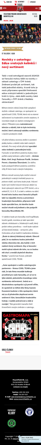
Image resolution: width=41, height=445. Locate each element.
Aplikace (33, 2)
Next (40, 17)
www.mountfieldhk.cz (23, 399)
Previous (1, 17)
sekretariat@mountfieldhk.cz (23, 397)
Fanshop (19, 4)
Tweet (7, 352)
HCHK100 (9, 2)
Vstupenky (21, 1)
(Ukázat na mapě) (20, 387)
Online (11, 21)
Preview (6, 21)
